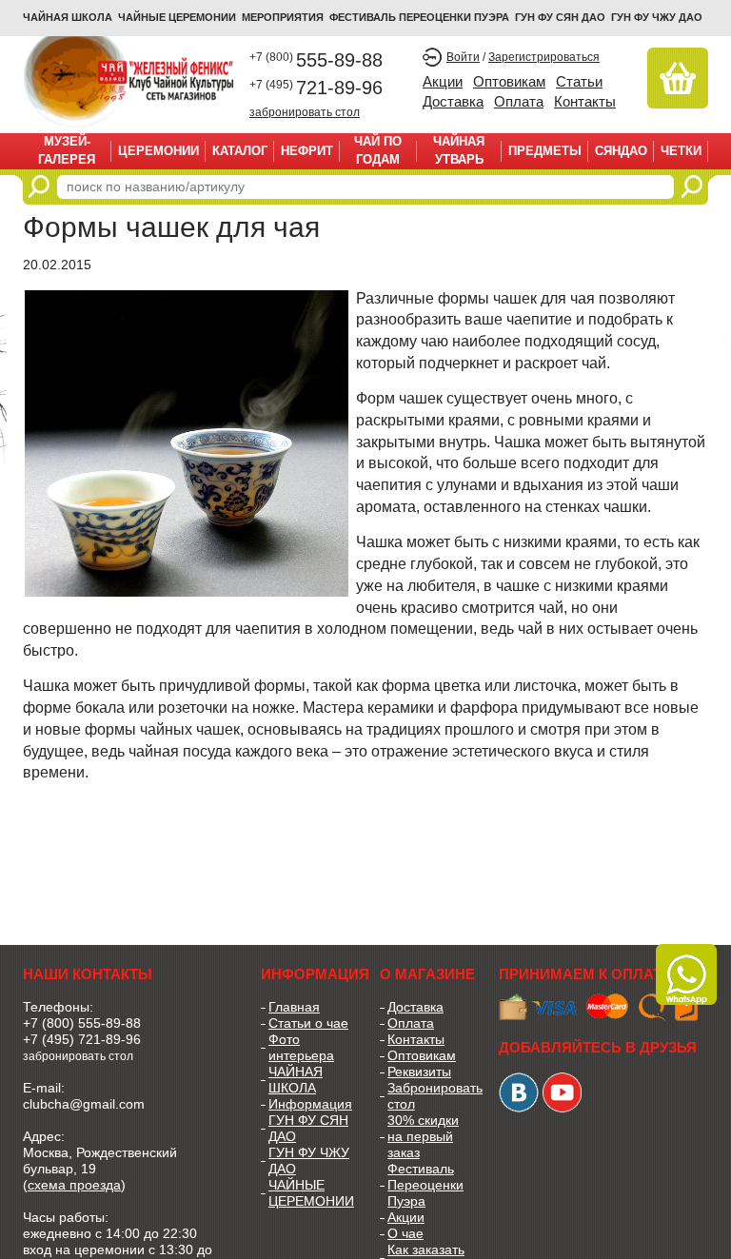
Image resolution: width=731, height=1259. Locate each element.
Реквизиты (419, 1071)
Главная (294, 1006)
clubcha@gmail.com (84, 1103)
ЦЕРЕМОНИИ (158, 151)
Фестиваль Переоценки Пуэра (425, 1185)
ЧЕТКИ (681, 151)
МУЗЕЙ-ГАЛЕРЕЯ (66, 150)
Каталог (239, 151)
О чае (405, 1233)
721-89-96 (316, 87)
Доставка (453, 101)
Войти (463, 57)
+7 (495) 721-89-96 (82, 1039)
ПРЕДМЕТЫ (545, 151)
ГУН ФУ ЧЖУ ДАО (656, 17)
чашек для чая (544, 298)
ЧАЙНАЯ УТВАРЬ (458, 150)
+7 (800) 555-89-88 (82, 1023)
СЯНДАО (621, 151)
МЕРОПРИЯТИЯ (283, 17)
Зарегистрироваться (544, 57)
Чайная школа (67, 17)
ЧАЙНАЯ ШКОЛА (295, 1079)
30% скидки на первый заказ (423, 1136)
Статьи (579, 81)
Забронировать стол (428, 1095)
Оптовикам (509, 81)
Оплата (518, 101)
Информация (309, 1103)
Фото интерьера (301, 1047)
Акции (443, 81)
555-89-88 (316, 59)
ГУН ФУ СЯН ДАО (560, 17)
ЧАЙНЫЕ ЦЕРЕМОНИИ (177, 17)
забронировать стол (304, 112)
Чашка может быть (89, 686)
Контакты (585, 101)
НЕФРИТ (307, 151)
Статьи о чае (308, 1023)
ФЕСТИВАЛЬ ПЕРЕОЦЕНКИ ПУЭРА (419, 17)
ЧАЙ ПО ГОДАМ (378, 150)
